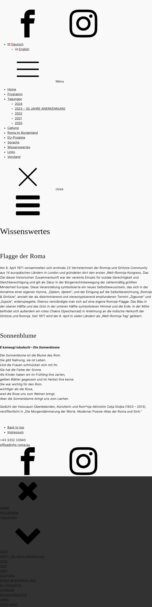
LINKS (4, 600)
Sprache (13, 142)
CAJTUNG (7, 576)
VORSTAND (8, 604)
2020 (18, 123)
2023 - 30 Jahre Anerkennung (22, 556)
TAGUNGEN (8, 518)
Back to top (15, 427)
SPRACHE (7, 590)
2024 (18, 104)
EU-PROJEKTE (11, 585)
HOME (4, 508)
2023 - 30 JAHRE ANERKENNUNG (40, 108)
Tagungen (14, 99)
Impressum (15, 432)
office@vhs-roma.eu (15, 445)
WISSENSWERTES (13, 595)
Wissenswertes (18, 147)
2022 (18, 113)
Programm (15, 94)
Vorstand (13, 157)
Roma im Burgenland (22, 133)
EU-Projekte (16, 137)
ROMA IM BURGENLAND (18, 580)
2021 (18, 118)
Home (11, 89)
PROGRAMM (9, 513)
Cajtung (13, 128)
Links (11, 152)
